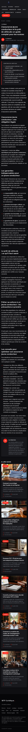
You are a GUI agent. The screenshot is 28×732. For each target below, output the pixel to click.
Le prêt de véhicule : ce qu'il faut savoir (14, 74)
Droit (24, 9)
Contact (6, 15)
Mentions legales (11, 712)
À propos (18, 12)
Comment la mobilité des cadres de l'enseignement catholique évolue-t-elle (11, 633)
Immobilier (12, 9)
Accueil (4, 6)
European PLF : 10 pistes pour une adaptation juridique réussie (13, 559)
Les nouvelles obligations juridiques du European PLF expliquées (11, 522)
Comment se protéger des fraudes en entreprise (11, 484)
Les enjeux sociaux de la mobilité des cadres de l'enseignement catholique (11, 672)
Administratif (9, 12)
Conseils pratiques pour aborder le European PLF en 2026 (13, 596)
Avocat (17, 6)
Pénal (19, 9)
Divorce (10, 6)
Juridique (5, 9)
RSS (17, 712)
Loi (3, 12)
